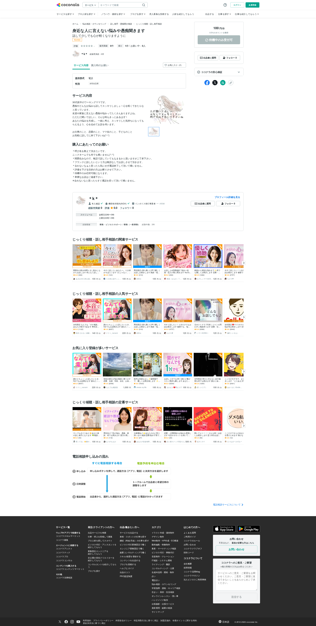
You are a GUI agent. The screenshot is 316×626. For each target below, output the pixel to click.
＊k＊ (93, 198)
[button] (219, 72)
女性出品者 (94, 83)
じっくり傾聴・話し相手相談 (149, 23)
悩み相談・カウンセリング (94, 23)
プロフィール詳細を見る (227, 197)
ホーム (75, 23)
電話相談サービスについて (227, 504)
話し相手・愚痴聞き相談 (121, 23)
